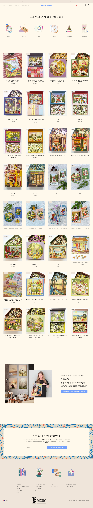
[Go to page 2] (57, 346)
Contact (18, 482)
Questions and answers (23, 486)
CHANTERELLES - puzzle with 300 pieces (13, 156)
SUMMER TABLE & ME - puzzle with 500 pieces (80, 300)
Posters (9, 36)
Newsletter (19, 490)
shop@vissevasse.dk (71, 484)
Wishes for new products (23, 492)
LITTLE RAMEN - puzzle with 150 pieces (13, 192)
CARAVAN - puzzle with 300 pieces (80, 118)
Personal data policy (39, 486)
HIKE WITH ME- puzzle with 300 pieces (35, 156)
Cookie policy (37, 488)
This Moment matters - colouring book (13, 81)
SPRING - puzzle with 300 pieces (57, 335)
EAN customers (55, 486)
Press (52, 484)
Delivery (19, 484)
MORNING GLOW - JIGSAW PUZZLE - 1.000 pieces (35, 264)
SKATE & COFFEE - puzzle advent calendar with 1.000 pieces (35, 82)
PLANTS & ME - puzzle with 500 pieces (35, 300)
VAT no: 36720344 (70, 486)
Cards (38, 36)
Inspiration (25, 5)
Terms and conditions (39, 484)
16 (53, 346)
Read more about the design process (74, 391)
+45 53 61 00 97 (70, 482)
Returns (19, 488)
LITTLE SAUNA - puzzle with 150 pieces (35, 192)
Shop (4, 5)
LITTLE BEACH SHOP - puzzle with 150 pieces (80, 263)
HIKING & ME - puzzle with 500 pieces (58, 300)
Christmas (69, 36)
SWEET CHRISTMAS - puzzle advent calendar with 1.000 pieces (35, 119)
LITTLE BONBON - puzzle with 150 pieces (80, 156)
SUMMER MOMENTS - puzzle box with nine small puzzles (13, 300)
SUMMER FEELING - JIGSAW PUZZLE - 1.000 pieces (35, 336)
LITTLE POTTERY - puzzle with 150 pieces (57, 156)
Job (35, 490)
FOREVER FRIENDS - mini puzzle (58, 228)
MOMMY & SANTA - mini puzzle (80, 228)
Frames (54, 36)
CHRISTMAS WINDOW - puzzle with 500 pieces (13, 119)
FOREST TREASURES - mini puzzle (13, 228)
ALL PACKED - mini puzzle (57, 192)
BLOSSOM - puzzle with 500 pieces (80, 81)
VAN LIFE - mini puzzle (35, 228)
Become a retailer (55, 482)
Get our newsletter (57, 447)
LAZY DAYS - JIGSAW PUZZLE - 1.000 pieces (13, 264)
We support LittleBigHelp (40, 482)
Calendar (84, 36)
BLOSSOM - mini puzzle (80, 192)
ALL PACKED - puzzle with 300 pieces (57, 118)
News (10, 5)
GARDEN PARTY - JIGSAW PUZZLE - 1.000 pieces (13, 336)
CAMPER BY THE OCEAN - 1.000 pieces (57, 264)
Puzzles (24, 36)
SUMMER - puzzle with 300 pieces (80, 336)
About (17, 5)
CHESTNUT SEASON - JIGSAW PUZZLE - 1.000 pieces (57, 81)
